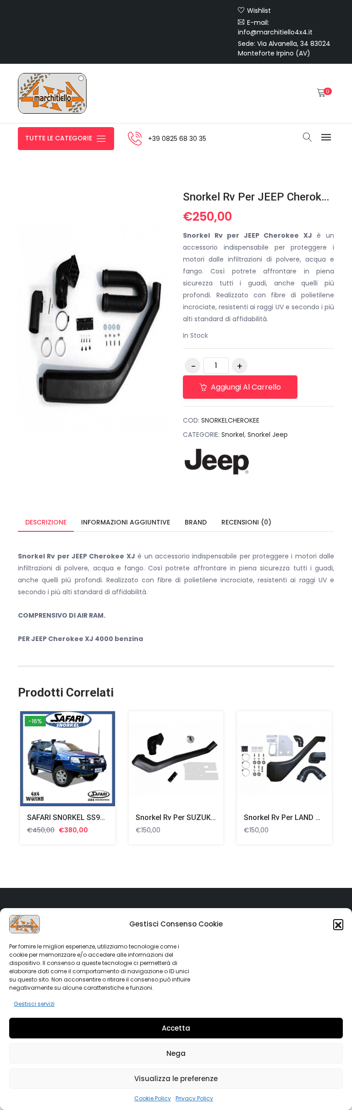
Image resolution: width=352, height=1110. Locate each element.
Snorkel (232, 434)
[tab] (46, 523)
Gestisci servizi (34, 1004)
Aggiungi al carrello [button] (56, 760)
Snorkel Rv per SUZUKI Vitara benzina (199, 817)
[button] (338, 924)
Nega (176, 1053)
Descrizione (45, 522)
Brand (196, 522)
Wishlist (259, 10)
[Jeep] (217, 461)
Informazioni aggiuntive (125, 522)
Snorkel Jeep (268, 434)
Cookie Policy (152, 1098)
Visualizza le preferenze (176, 1078)
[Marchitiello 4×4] (52, 93)
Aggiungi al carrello (245, 387)
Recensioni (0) (246, 522)
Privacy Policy (194, 1098)
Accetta (176, 1028)
